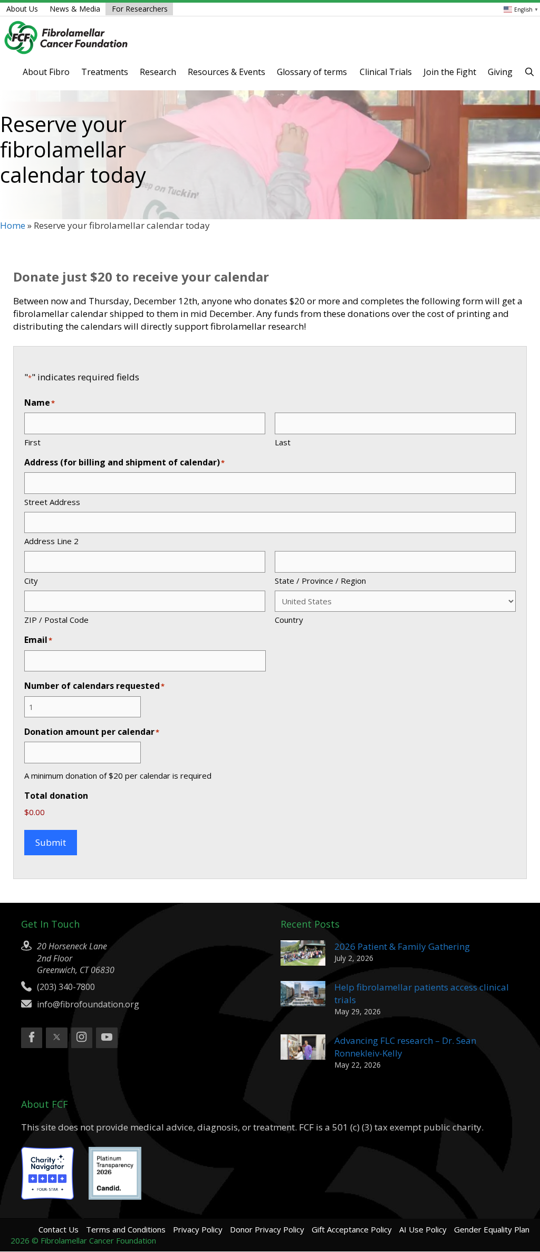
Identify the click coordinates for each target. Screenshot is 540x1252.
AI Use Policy (423, 1229)
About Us (22, 9)
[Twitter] (56, 1038)
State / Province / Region (320, 580)
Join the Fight (449, 72)
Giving (500, 72)
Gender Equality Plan (491, 1229)
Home (12, 225)
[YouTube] (106, 1038)
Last (283, 442)
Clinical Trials (386, 72)
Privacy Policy (198, 1229)
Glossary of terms (312, 72)
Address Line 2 (51, 541)
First (32, 442)
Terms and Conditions (126, 1229)
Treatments (104, 72)
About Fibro (46, 72)
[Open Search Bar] (529, 72)
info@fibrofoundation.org (88, 1004)
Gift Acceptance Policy (352, 1229)
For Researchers (140, 9)
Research (158, 72)
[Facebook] (31, 1038)
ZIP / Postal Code (56, 619)
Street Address (52, 502)
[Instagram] (81, 1038)
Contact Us (58, 1229)
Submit (50, 842)
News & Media (75, 9)
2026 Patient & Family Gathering (402, 946)
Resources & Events (226, 72)
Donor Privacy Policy (267, 1229)
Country (289, 619)
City (31, 580)
